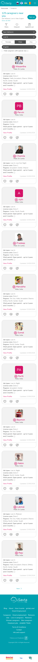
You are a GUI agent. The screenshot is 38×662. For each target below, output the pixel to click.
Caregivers (7, 615)
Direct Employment (19, 611)
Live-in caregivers (17, 618)
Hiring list (17, 27)
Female (8, 42)
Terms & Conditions (19, 627)
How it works (19, 608)
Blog (5, 608)
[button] (19, 32)
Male (20, 42)
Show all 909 (6, 21)
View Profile (7, 89)
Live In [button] (5, 37)
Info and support (19, 632)
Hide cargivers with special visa (15, 51)
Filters (6, 27)
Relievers (31, 615)
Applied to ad (29, 27)
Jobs (7, 618)
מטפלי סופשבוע (25, 623)
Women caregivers (13, 620)
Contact (19, 630)
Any (31, 42)
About (11, 608)
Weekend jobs (13, 623)
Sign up (32, 17)
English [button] (6, 47)
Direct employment (19, 615)
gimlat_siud (30, 608)
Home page (4, 8)
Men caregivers (26, 620)
